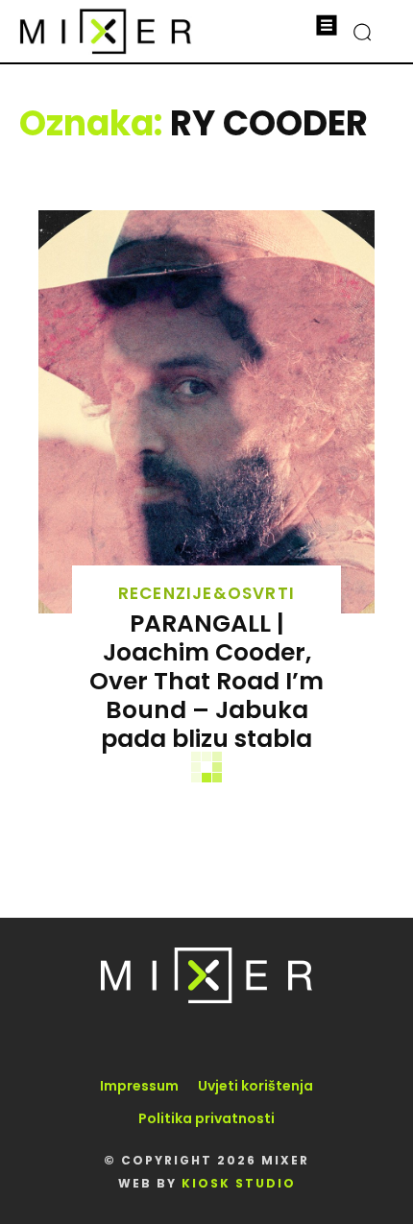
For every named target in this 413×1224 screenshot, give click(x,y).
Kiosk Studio (239, 1183)
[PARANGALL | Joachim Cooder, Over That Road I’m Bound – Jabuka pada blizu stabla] (206, 411)
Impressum (139, 1085)
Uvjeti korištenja (255, 1085)
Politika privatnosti (206, 1118)
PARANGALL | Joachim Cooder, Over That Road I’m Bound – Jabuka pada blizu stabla (206, 681)
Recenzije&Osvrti (206, 594)
